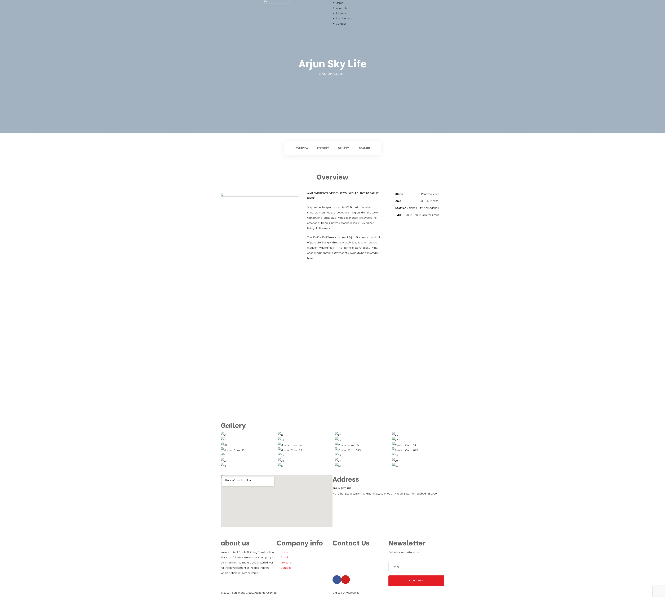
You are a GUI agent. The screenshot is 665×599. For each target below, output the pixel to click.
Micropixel (352, 592)
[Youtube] (345, 579)
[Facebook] (336, 579)
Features (323, 148)
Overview (301, 148)
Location (364, 148)
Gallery (343, 148)
